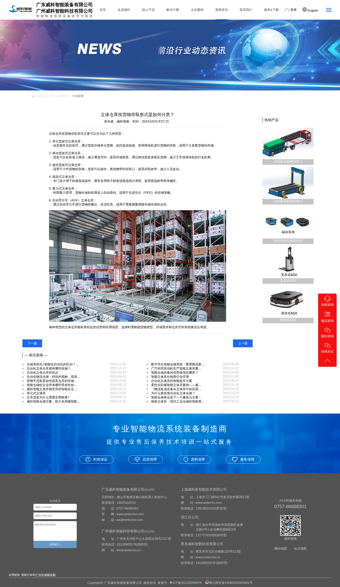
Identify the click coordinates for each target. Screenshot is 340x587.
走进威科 (124, 9)
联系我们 (246, 9)
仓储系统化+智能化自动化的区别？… (53, 364)
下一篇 (32, 343)
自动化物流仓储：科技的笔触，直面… (53, 376)
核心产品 (148, 9)
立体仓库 (74, 141)
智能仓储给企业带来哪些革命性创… (52, 385)
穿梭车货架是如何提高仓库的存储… (52, 380)
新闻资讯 (221, 9)
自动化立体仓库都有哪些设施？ (49, 368)
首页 (103, 9)
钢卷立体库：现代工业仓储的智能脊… (178, 401)
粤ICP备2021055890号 (185, 582)
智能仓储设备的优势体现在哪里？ (174, 372)
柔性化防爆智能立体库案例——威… (176, 385)
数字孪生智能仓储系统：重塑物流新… (178, 364)
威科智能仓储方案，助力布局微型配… (53, 401)
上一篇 (243, 343)
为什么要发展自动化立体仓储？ (173, 393)
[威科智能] (20, 12)
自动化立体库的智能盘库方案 (171, 380)
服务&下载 (271, 9)
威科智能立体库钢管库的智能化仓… (52, 389)
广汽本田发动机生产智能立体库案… (176, 368)
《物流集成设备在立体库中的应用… (176, 389)
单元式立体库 (36, 393)
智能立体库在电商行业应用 (170, 376)
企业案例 (197, 9)
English (312, 10)
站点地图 (300, 548)
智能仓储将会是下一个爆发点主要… (176, 397)
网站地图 (280, 548)
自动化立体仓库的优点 (42, 372)
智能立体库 (28, 574)
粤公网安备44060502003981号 (231, 582)
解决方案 (172, 9)
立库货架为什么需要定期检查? (48, 397)
